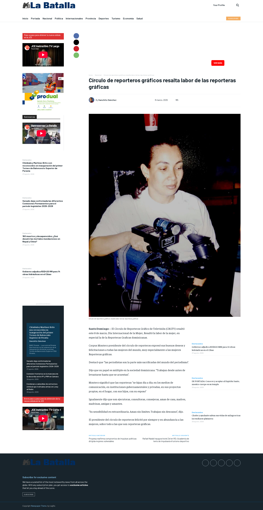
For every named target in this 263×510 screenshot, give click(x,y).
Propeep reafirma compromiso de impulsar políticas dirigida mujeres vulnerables (113, 439)
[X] (76, 42)
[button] (238, 5)
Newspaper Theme (38, 506)
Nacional (98, 75)
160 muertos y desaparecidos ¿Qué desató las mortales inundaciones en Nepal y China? (41, 239)
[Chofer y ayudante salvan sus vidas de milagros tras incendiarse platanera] (216, 400)
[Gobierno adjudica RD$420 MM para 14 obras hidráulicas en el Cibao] (43, 289)
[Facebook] (76, 36)
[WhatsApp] (76, 55)
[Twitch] (229, 463)
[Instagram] (213, 463)
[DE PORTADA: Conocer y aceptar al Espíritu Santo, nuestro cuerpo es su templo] (216, 366)
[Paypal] (221, 463)
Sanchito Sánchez (37, 341)
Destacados (27, 160)
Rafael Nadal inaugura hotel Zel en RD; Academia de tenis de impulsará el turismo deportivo (165, 439)
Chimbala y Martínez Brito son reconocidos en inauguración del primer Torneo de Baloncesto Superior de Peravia (42, 166)
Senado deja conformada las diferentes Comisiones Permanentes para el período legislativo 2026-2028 (42, 203)
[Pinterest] (76, 48)
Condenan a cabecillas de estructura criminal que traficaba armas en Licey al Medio (42, 386)
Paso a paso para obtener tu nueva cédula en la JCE (42, 36)
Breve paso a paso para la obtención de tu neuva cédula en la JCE (42, 400)
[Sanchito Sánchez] (92, 100)
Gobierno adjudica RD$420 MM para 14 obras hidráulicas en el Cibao (41, 272)
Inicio (91, 75)
